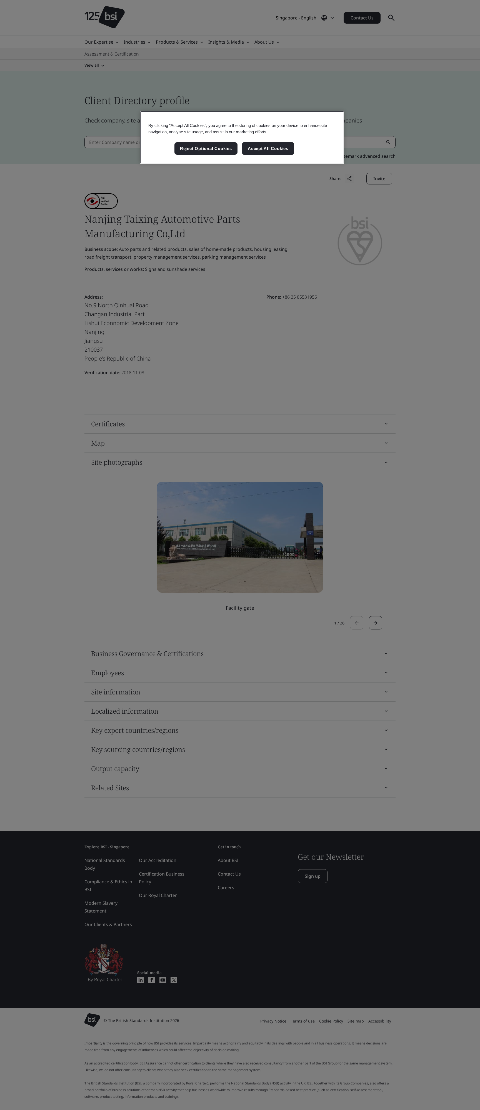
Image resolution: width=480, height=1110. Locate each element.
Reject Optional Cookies (206, 148)
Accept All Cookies (268, 148)
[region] (242, 137)
